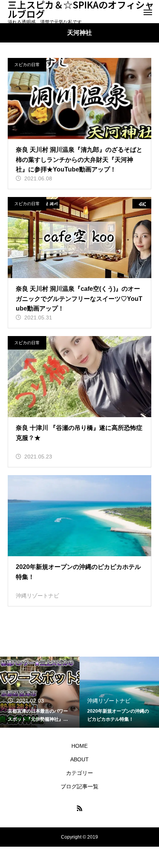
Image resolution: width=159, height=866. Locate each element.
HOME (79, 746)
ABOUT (79, 759)
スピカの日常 (27, 64)
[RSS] (79, 808)
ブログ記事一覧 (79, 786)
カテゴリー (79, 773)
